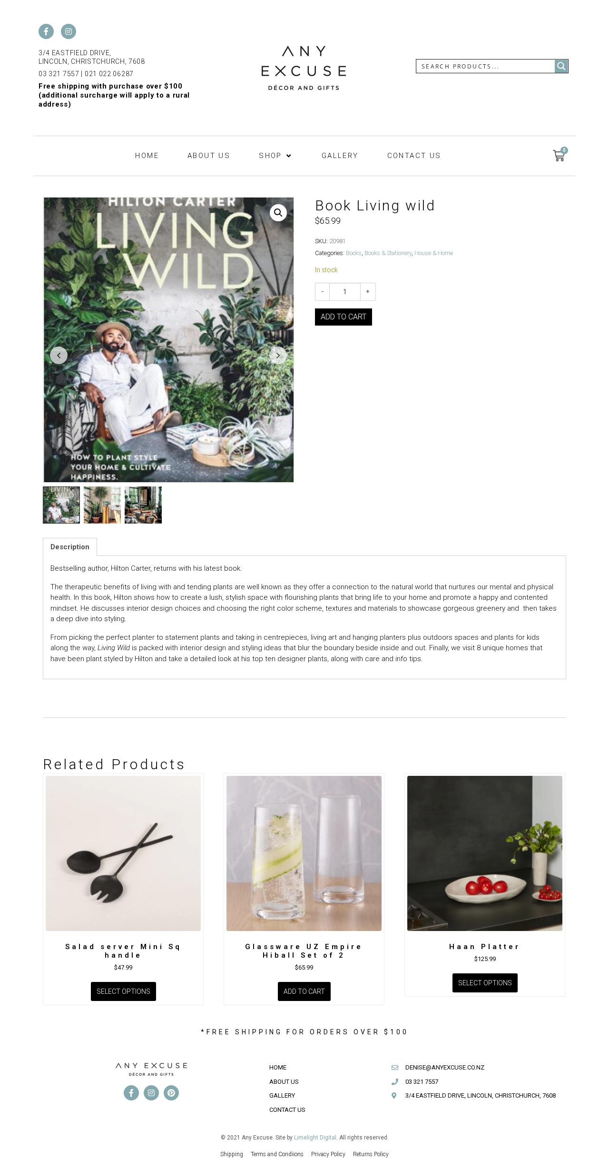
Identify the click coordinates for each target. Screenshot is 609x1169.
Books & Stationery (388, 253)
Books (354, 253)
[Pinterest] (171, 1092)
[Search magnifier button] (561, 66)
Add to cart (343, 316)
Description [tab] (69, 547)
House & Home (433, 253)
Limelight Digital (315, 1137)
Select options (123, 991)
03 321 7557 (59, 74)
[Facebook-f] (46, 31)
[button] (276, 156)
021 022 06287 (109, 74)
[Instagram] (68, 31)
